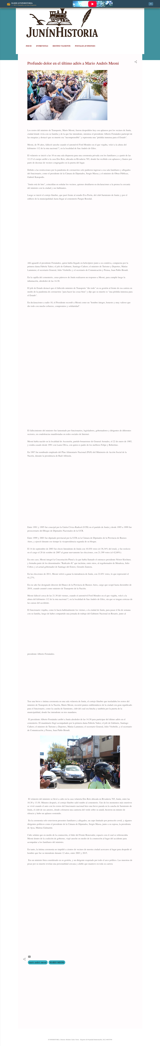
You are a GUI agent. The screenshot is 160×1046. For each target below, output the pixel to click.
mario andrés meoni (37, 962)
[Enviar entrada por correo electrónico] (29, 957)
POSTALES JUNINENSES (85, 46)
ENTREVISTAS (42, 46)
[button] (135, 62)
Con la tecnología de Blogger (81, 1034)
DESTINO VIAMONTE (61, 46)
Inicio (29, 46)
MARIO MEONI (57, 962)
